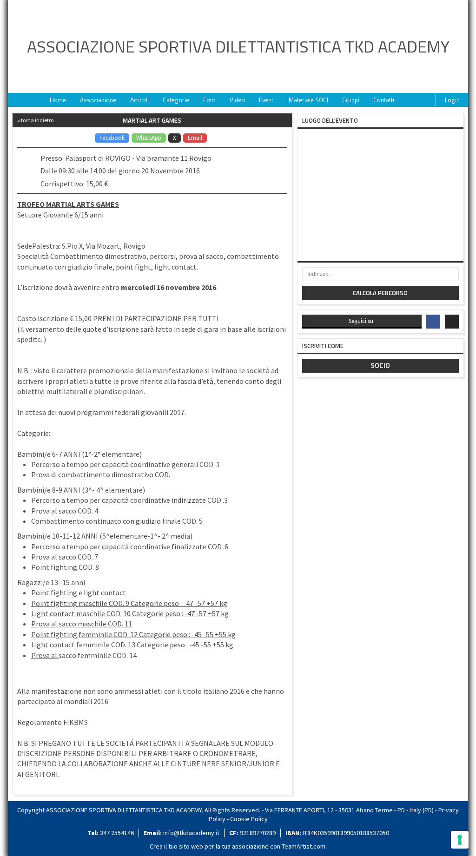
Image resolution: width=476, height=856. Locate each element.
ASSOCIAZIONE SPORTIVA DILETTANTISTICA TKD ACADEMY (238, 46)
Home (58, 100)
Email (195, 138)
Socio (380, 365)
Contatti (383, 100)
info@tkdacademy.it (191, 833)
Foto (209, 100)
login (452, 100)
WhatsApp (148, 138)
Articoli (139, 100)
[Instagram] (452, 322)
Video (237, 100)
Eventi (267, 100)
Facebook (112, 138)
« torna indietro (35, 120)
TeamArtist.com (303, 846)
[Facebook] (433, 322)
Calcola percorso (380, 292)
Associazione (98, 100)
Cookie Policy (249, 819)
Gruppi (350, 100)
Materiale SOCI (308, 100)
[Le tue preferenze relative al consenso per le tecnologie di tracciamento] (460, 840)
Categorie (176, 100)
